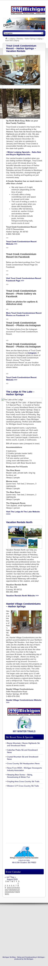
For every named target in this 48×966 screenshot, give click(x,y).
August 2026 (12, 879)
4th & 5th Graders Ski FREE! (24, 862)
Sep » (13, 877)
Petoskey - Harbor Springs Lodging (29, 39)
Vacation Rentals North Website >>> (22, 596)
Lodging (12, 39)
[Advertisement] (24, 814)
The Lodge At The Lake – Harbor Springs (20, 393)
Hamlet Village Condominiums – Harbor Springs (23, 605)
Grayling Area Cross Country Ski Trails (23, 781)
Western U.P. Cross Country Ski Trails (23, 786)
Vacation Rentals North (19, 522)
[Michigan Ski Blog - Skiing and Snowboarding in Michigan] (6, 39)
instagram (32, 353)
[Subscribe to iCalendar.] (10, 877)
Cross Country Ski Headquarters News (23, 763)
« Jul (7, 877)
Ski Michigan (28, 959)
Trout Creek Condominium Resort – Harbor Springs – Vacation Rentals (21, 48)
